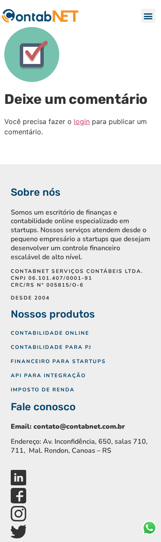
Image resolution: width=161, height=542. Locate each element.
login (82, 121)
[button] (148, 16)
